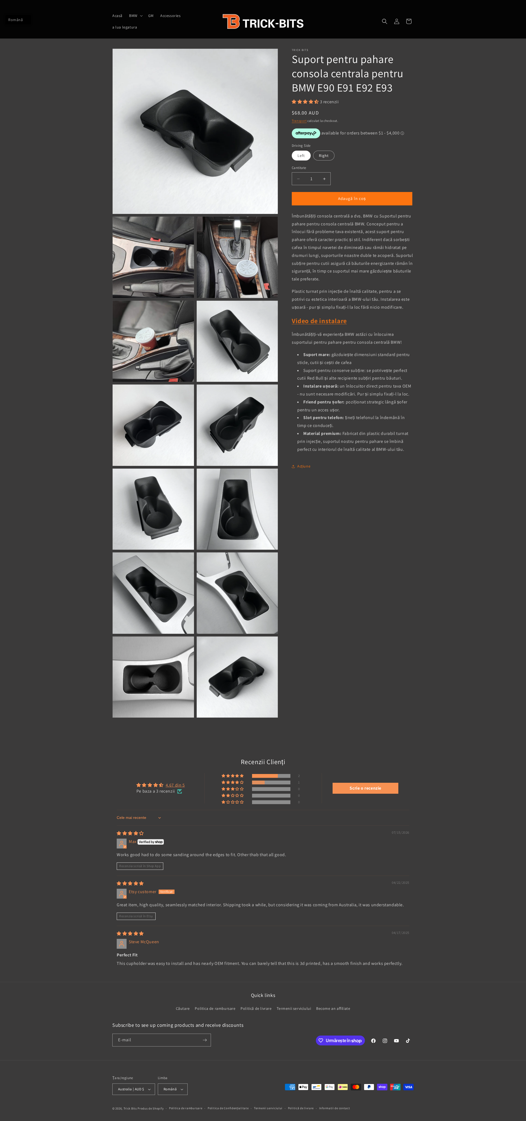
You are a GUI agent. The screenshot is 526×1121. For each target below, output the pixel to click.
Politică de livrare (256, 1008)
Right (324, 155)
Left (301, 155)
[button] (135, 15)
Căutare (183, 1008)
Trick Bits (130, 1108)
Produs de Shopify (151, 1108)
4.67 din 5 (175, 785)
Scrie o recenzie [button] (365, 788)
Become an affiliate (333, 1008)
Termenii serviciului (294, 1008)
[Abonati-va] (205, 1040)
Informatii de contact (334, 1108)
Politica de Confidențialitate (228, 1108)
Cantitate (299, 168)
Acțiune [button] (303, 466)
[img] (130, 833)
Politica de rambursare (215, 1008)
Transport (299, 121)
